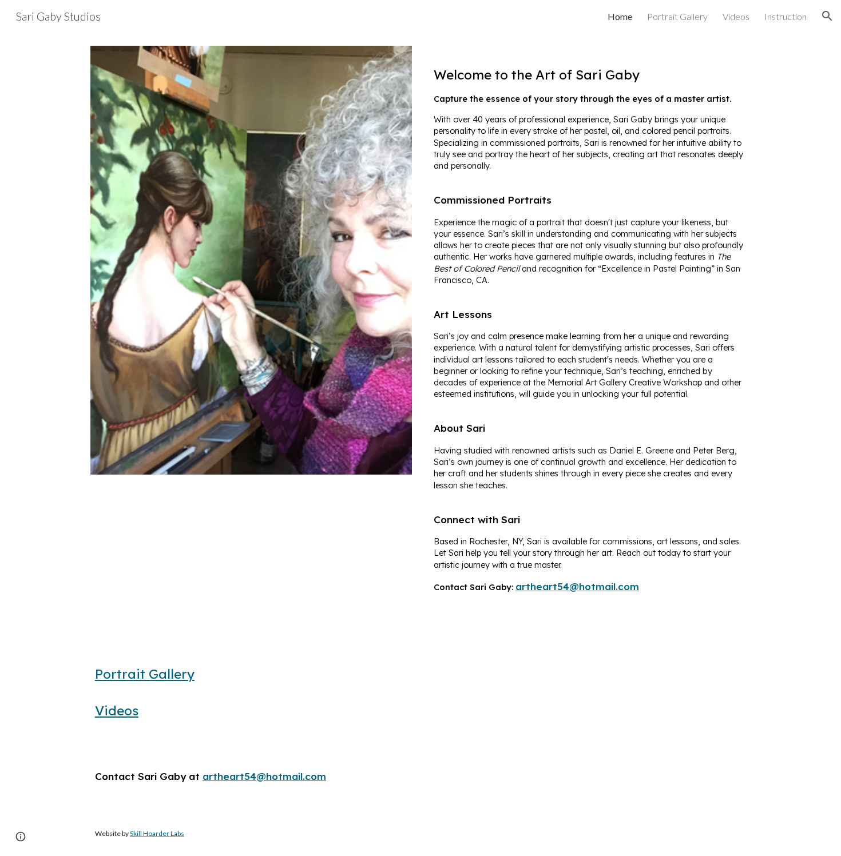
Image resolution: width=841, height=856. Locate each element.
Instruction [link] (785, 16)
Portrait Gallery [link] (677, 16)
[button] (827, 16)
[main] (590, 332)
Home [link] (620, 16)
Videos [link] (736, 16)
